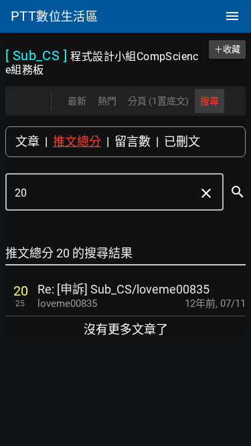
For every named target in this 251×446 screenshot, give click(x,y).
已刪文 (182, 141)
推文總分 (77, 141)
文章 (27, 141)
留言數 (132, 141)
